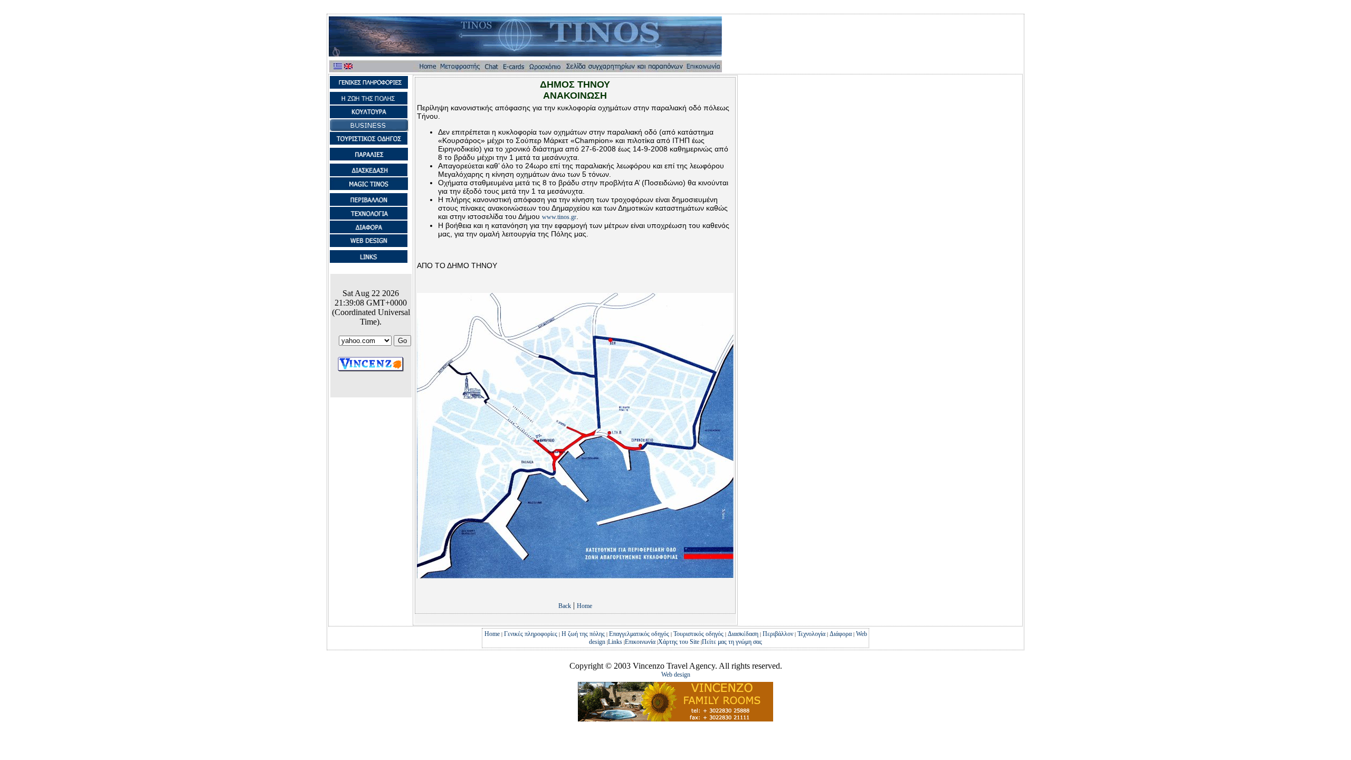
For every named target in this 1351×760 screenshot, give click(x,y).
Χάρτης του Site (679, 641)
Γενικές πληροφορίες (530, 634)
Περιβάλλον (778, 634)
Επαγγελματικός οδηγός (639, 634)
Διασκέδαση (743, 634)
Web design (675, 674)
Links (615, 641)
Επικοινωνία (640, 641)
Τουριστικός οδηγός (698, 634)
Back (564, 606)
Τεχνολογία (811, 634)
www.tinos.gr (559, 217)
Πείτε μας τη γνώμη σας (732, 641)
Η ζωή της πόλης (583, 634)
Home (584, 606)
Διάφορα (841, 634)
